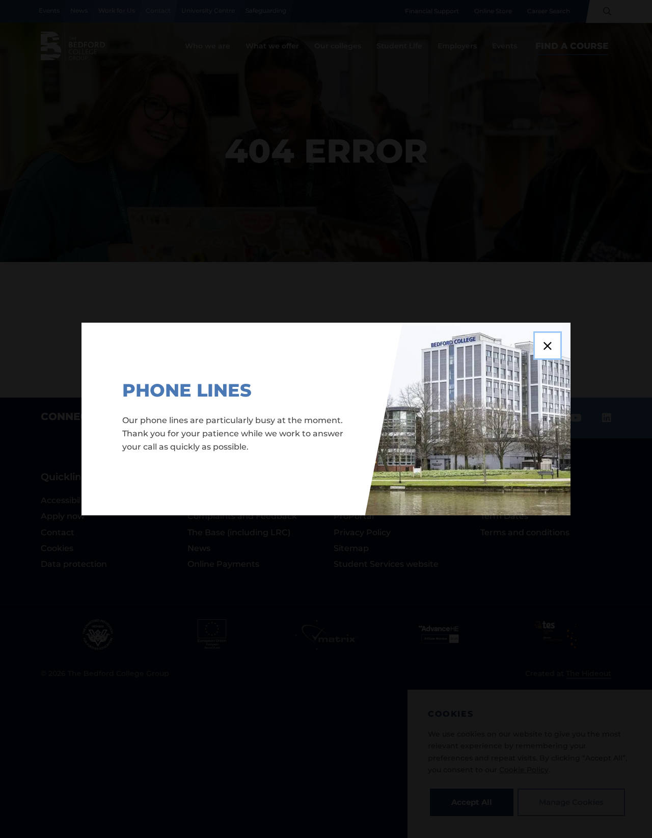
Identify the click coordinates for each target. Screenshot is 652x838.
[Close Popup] (547, 345)
